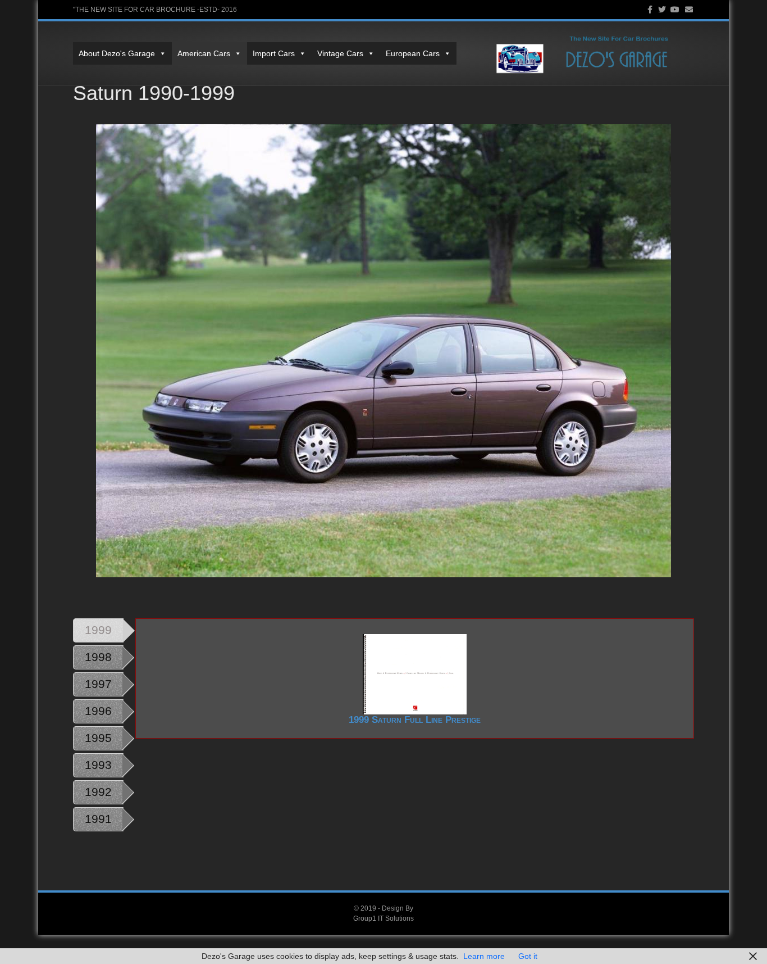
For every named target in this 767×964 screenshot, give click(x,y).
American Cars (203, 53)
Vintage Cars (340, 53)
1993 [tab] (98, 764)
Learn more (484, 956)
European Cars (413, 53)
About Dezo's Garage (117, 53)
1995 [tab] (98, 737)
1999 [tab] (98, 629)
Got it (527, 956)
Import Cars (274, 53)
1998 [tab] (98, 656)
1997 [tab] (98, 683)
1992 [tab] (98, 791)
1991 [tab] (98, 818)
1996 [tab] (98, 710)
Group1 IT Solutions (383, 918)
